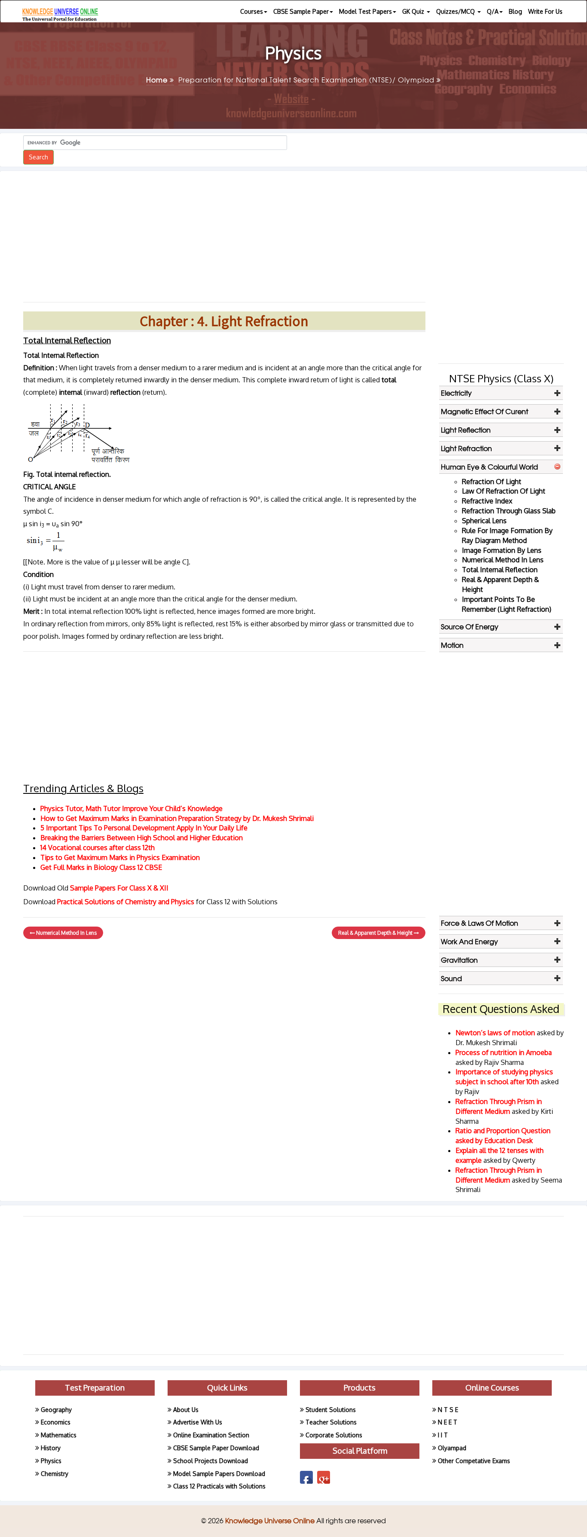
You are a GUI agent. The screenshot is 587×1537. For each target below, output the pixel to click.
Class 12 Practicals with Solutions (219, 1486)
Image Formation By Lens (501, 550)
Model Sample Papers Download (219, 1473)
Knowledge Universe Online (270, 1520)
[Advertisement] (224, 233)
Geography (56, 1409)
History (51, 1448)
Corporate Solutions (334, 1435)
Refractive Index (487, 501)
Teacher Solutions (331, 1422)
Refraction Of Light (491, 481)
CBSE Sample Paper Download (216, 1448)
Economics (55, 1422)
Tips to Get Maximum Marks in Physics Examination (120, 857)
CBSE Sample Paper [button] (301, 11)
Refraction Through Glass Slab (509, 510)
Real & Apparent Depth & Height (376, 933)
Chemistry (54, 1473)
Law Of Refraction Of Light (503, 491)
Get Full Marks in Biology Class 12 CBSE (101, 867)
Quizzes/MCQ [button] (456, 11)
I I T (443, 1435)
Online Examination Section (211, 1435)
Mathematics (58, 1435)
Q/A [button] (492, 11)
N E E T (447, 1422)
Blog (515, 11)
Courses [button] (251, 11)
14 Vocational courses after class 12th (97, 847)
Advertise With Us (197, 1422)
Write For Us (545, 11)
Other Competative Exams (474, 1460)
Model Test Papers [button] (365, 11)
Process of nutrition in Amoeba (504, 1052)
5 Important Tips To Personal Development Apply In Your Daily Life (144, 827)
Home (158, 79)
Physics (51, 1460)
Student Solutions (331, 1409)
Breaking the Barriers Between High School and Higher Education (141, 837)
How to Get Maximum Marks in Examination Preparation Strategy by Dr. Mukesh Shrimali (177, 818)
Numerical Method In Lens (66, 933)
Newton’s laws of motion (496, 1032)
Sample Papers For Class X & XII (119, 888)
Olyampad (452, 1448)
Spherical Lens (484, 520)
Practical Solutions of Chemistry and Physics (126, 901)
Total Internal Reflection (500, 569)
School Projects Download (210, 1460)
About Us (186, 1409)
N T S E (448, 1409)
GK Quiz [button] (414, 11)
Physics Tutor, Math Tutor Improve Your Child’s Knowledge (131, 808)
